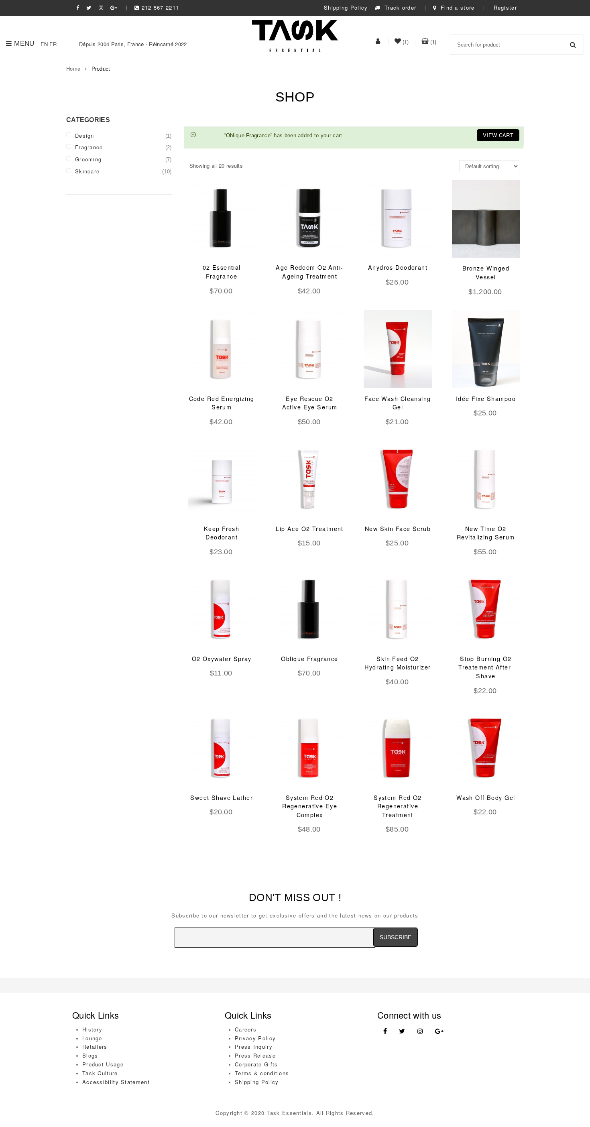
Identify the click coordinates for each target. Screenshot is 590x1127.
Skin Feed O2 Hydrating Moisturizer (397, 663)
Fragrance (89, 147)
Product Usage (103, 1064)
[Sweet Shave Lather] (222, 748)
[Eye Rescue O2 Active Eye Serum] (310, 349)
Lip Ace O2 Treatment (310, 529)
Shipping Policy (346, 7)
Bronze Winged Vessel (486, 272)
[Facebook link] (385, 1031)
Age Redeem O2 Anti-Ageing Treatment (309, 271)
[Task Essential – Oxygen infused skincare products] (295, 35)
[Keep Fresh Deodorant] (222, 479)
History (92, 1029)
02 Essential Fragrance (222, 271)
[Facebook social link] (77, 7)
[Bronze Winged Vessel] (486, 219)
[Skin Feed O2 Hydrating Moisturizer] (397, 609)
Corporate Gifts (256, 1064)
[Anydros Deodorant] (397, 218)
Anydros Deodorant (397, 267)
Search (573, 44)
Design (84, 135)
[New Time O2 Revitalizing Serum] (486, 479)
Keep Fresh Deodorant (221, 533)
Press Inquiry (254, 1046)
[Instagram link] (420, 1031)
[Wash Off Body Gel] (486, 748)
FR (53, 44)
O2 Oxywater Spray (222, 659)
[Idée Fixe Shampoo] (486, 349)
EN (44, 44)
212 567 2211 (160, 7)
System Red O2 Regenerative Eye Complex (309, 806)
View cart (498, 135)
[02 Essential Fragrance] (222, 218)
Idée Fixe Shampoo (486, 399)
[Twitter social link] (89, 7)
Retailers (95, 1046)
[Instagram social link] (101, 7)
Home (73, 68)
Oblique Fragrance (309, 659)
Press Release (255, 1055)
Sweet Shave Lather (221, 797)
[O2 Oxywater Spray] (222, 609)
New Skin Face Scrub (398, 529)
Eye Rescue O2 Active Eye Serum (310, 403)
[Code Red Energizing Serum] (222, 349)
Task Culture (100, 1073)
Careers (245, 1029)
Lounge (92, 1038)
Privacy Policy (255, 1038)
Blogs (90, 1055)
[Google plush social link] (114, 7)
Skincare (87, 171)
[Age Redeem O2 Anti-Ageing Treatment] (310, 218)
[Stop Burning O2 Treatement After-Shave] (486, 609)
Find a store (456, 7)
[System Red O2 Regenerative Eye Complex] (310, 748)
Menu (24, 43)
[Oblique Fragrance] (310, 609)
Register (505, 7)
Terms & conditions (262, 1073)
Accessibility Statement (116, 1082)
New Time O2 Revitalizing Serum (486, 533)
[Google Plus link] (439, 1031)
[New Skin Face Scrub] (397, 479)
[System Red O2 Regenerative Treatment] (397, 748)
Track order (399, 7)
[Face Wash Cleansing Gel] (397, 349)
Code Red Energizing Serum (221, 403)
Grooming (88, 159)
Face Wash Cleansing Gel (397, 403)
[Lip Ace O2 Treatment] (310, 479)
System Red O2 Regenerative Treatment (398, 806)
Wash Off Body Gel (485, 797)
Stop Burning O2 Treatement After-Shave (485, 667)
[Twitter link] (402, 1031)
